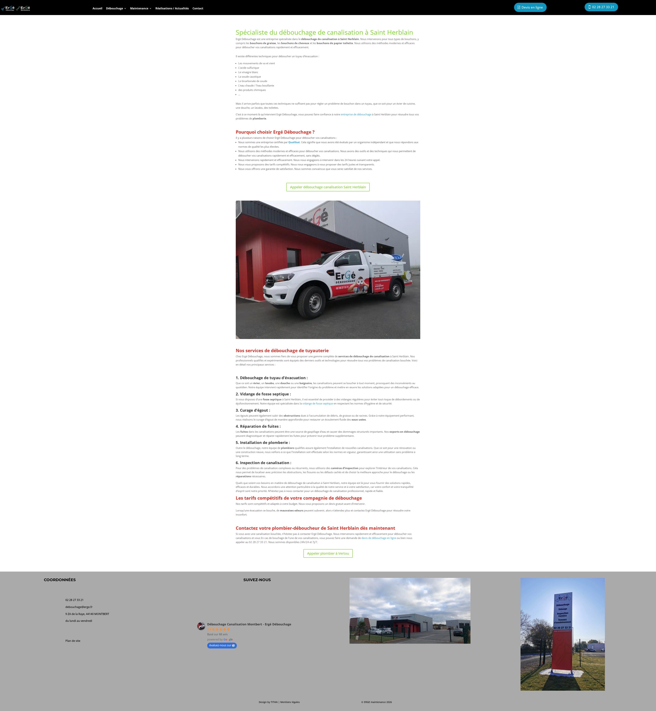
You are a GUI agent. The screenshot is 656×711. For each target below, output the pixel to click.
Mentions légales (290, 702)
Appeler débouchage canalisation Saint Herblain (328, 187)
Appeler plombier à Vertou (328, 553)
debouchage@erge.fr (79, 607)
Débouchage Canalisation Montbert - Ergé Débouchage (249, 624)
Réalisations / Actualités (172, 8)
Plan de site (72, 641)
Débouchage (114, 8)
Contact (198, 8)
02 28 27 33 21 (603, 7)
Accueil (97, 8)
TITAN (274, 702)
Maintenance (139, 8)
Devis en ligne (532, 7)
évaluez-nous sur (220, 645)
